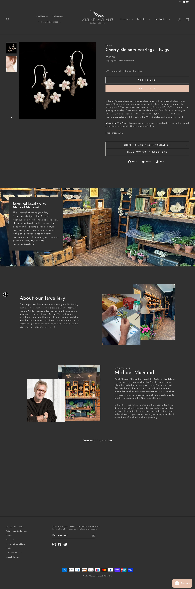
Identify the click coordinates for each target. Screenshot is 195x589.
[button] (5, 294)
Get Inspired (161, 19)
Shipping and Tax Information (147, 145)
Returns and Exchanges (16, 531)
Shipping (109, 61)
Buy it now (147, 89)
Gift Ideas (142, 19)
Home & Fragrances (48, 22)
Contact (9, 535)
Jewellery (41, 17)
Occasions (125, 19)
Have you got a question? (147, 152)
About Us (10, 540)
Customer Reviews (14, 553)
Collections (57, 17)
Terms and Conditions (15, 544)
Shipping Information (15, 527)
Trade (8, 548)
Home (108, 45)
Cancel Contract (13, 557)
